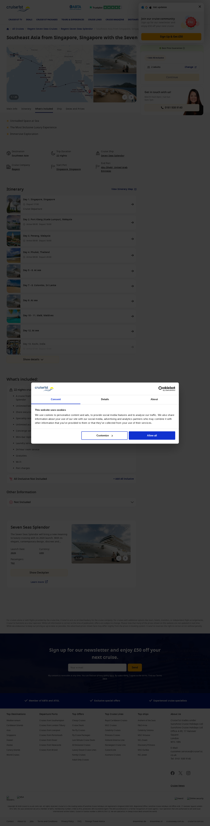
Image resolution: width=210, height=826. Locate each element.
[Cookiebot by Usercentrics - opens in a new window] (161, 388)
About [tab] (154, 399)
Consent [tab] (56, 399)
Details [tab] (105, 399)
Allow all (152, 435)
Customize (102, 435)
